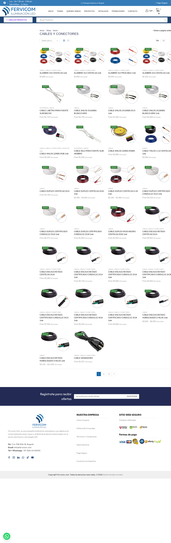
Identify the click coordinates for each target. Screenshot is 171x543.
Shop (48, 31)
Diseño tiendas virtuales (113, 474)
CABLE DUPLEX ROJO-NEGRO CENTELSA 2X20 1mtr (122, 233)
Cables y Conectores (53, 70)
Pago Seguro (162, 3)
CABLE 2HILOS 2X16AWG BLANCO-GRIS (85, 112)
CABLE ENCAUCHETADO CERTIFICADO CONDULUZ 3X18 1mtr (122, 317)
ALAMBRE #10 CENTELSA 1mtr (53, 73)
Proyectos (89, 11)
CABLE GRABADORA (83, 358)
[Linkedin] (18, 457)
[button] (6, 536)
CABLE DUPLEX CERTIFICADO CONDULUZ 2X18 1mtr (88, 233)
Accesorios (44, 108)
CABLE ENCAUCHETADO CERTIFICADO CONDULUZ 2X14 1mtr (88, 274)
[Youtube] (32, 457)
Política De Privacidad (86, 428)
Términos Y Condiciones (87, 436)
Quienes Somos (74, 11)
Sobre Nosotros (83, 445)
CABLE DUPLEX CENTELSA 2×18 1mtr (123, 192)
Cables (42, 70)
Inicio (50, 11)
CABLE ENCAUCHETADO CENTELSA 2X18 (51, 273)
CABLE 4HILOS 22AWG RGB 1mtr (54, 154)
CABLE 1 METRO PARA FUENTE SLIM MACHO (54, 112)
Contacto (132, 11)
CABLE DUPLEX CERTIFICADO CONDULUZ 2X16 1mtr (53, 233)
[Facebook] (4, 3)
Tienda (60, 11)
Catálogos (103, 11)
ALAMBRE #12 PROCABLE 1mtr (122, 73)
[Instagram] (14, 457)
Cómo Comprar (83, 420)
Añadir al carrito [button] (87, 95)
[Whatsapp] (23, 457)
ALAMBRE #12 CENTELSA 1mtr (87, 73)
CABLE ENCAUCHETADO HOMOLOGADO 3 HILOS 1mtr (52, 359)
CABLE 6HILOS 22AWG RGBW (121, 151)
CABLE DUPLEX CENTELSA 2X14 (54, 191)
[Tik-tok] (28, 457)
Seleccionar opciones (155, 135)
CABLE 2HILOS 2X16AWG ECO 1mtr (121, 112)
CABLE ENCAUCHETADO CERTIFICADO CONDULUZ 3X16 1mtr (88, 317)
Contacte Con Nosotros (86, 461)
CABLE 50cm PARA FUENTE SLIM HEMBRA (89, 152)
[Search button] (165, 19)
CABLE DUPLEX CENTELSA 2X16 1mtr (89, 192)
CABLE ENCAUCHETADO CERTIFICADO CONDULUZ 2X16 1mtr (122, 274)
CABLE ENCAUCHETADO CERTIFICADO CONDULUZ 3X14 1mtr (54, 317)
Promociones (118, 11)
